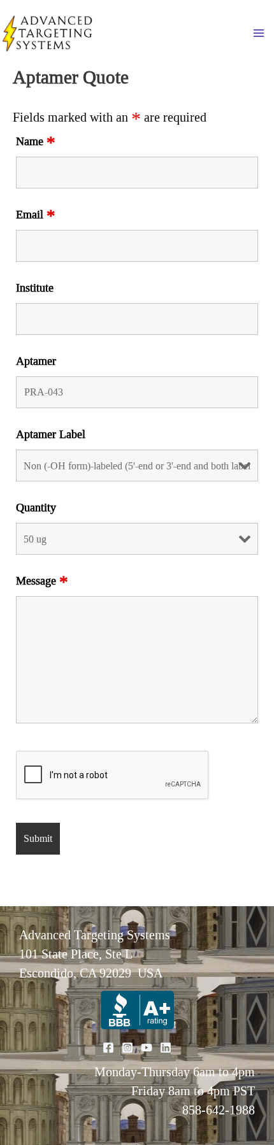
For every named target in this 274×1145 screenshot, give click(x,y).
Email (35, 214)
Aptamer (36, 361)
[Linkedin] (165, 1047)
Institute (35, 287)
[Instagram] (127, 1047)
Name (35, 141)
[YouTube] (146, 1047)
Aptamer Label (50, 434)
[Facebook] (108, 1047)
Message (42, 580)
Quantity (36, 507)
